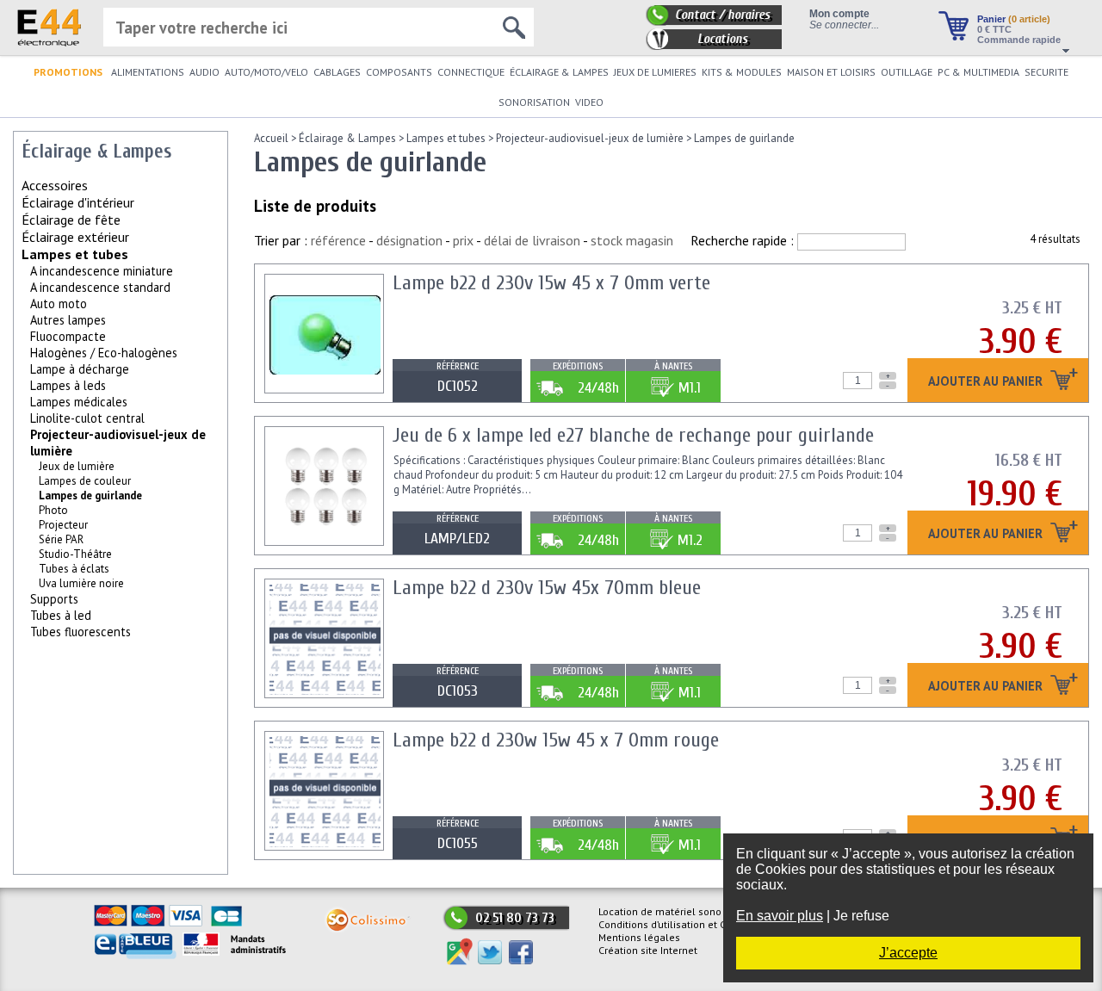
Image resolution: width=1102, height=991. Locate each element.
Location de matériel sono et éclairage (689, 911)
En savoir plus (779, 915)
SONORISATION (534, 102)
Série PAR (61, 539)
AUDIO (204, 71)
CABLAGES (337, 71)
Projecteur (63, 524)
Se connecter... (844, 24)
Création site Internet (647, 950)
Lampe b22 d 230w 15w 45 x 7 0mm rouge (556, 740)
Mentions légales (639, 937)
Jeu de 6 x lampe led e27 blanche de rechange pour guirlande (633, 435)
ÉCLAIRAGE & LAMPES (559, 71)
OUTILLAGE (906, 71)
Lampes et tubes (75, 254)
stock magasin (632, 240)
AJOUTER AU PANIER (987, 382)
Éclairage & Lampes (347, 138)
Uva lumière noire (81, 583)
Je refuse (861, 915)
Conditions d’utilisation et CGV (668, 924)
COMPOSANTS (399, 71)
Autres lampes (68, 320)
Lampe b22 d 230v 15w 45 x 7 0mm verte (551, 282)
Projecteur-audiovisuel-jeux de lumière (590, 138)
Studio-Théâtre (75, 554)
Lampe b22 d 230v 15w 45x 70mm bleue (547, 587)
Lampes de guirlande (744, 138)
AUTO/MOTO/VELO (266, 71)
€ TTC (994, 29)
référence (338, 240)
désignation (409, 240)
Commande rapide (1019, 39)
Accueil (271, 138)
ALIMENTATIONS (147, 71)
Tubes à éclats (74, 568)
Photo (53, 510)
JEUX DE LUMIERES (655, 71)
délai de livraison (532, 240)
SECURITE (1046, 71)
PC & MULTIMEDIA (978, 71)
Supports (54, 599)
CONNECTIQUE (471, 71)
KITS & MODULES (742, 71)
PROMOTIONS (68, 71)
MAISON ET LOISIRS (831, 71)
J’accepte (908, 952)
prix (463, 240)
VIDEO (589, 102)
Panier (1013, 19)
